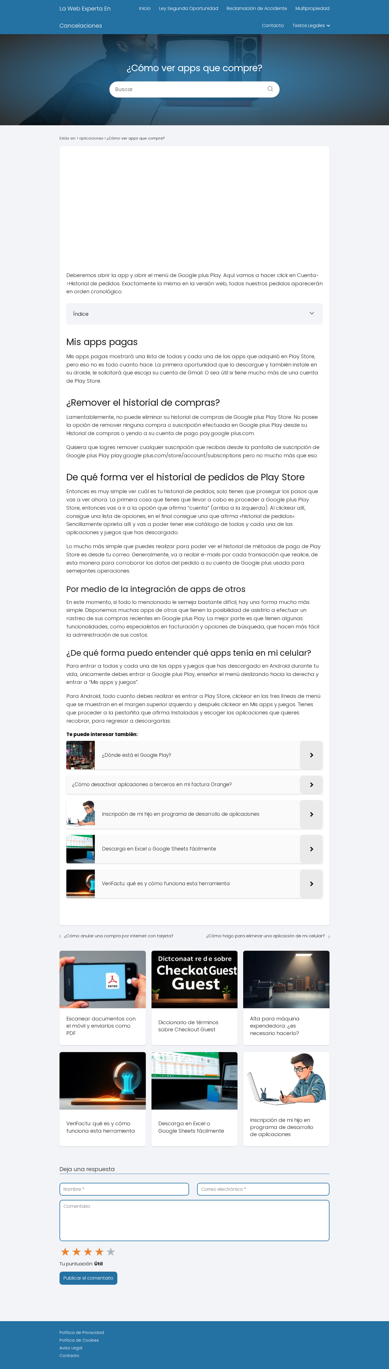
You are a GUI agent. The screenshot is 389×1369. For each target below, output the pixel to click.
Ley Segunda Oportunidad (188, 8)
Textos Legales (308, 25)
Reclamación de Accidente (257, 8)
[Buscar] (268, 87)
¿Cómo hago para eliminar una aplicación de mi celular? (265, 936)
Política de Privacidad (82, 1332)
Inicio (145, 8)
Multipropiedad (312, 8)
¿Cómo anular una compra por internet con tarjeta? (118, 936)
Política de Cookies (79, 1340)
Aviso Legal (71, 1348)
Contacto (273, 25)
